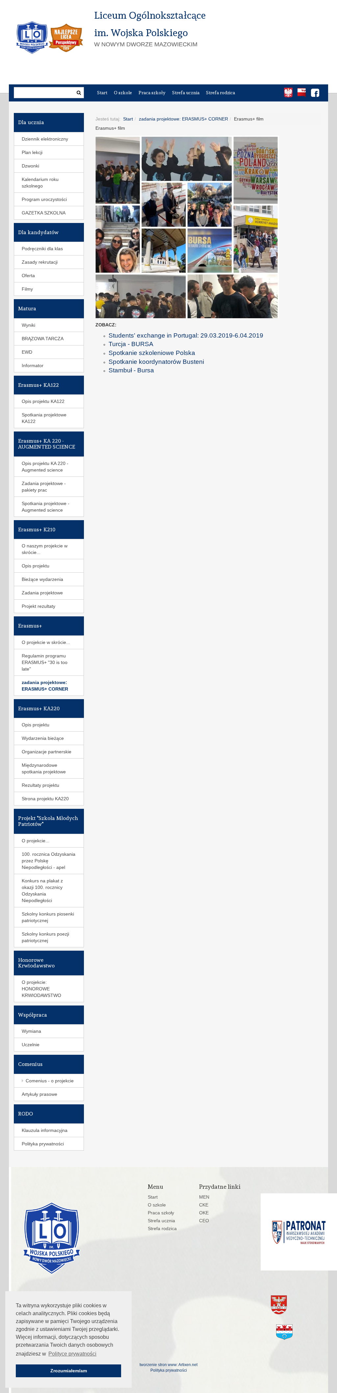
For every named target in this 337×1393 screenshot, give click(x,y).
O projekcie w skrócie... (46, 642)
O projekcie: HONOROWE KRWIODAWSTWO (41, 989)
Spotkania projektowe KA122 (44, 418)
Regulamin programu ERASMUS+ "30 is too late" (44, 662)
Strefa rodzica (220, 92)
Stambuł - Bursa (131, 370)
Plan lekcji (32, 152)
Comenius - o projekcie (50, 1080)
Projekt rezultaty (38, 606)
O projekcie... (35, 840)
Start (102, 92)
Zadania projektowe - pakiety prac (44, 487)
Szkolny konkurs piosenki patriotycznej (48, 917)
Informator (32, 365)
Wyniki (28, 325)
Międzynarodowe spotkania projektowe (44, 768)
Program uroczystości (44, 199)
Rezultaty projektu (40, 785)
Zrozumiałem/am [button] (68, 1370)
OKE (204, 1212)
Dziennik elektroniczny (45, 139)
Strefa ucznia (185, 92)
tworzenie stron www (158, 1364)
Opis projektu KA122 (43, 401)
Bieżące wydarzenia (42, 579)
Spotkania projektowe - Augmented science (45, 507)
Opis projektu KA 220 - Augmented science (45, 467)
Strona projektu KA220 (45, 798)
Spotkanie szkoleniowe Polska (152, 352)
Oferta (28, 275)
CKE (203, 1204)
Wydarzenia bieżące (43, 738)
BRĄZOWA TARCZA (43, 338)
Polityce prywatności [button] (72, 1354)
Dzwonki (30, 165)
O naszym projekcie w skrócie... (44, 549)
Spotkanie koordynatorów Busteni (156, 361)
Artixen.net (187, 1364)
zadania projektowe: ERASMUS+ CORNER (183, 119)
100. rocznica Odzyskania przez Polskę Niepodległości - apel (48, 860)
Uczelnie (30, 1044)
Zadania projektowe (42, 592)
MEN (204, 1197)
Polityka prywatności (43, 1143)
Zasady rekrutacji (40, 262)
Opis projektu (35, 565)
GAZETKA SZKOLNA (43, 212)
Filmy (27, 289)
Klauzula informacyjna (44, 1130)
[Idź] (79, 92)
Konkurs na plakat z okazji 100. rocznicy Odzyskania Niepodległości (42, 890)
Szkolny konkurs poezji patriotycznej (45, 937)
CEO (204, 1220)
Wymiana (31, 1031)
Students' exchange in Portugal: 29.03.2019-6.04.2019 (186, 335)
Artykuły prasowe (39, 1094)
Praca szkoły (152, 92)
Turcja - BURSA (131, 344)
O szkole (123, 92)
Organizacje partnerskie (46, 751)
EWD (27, 352)
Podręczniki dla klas (42, 248)
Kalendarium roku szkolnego (40, 182)
